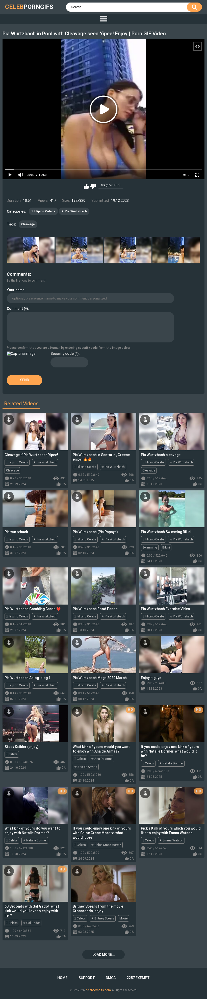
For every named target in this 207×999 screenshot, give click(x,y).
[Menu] (103, 19)
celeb (29, 6)
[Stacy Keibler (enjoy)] (35, 723)
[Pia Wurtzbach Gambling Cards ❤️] (35, 585)
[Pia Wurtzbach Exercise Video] (171, 585)
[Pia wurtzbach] (35, 508)
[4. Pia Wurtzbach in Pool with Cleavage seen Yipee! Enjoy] (176, 250)
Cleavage (28, 224)
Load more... (103, 955)
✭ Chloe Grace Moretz (106, 845)
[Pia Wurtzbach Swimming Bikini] (171, 508)
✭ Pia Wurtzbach (74, 211)
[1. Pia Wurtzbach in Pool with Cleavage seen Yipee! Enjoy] (31, 250)
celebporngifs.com (98, 990)
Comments (18, 274)
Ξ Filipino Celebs (43, 211)
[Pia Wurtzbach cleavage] (171, 431)
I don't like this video (93, 186)
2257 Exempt (138, 978)
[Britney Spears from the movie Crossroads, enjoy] (103, 883)
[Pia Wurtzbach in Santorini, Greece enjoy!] (103, 431)
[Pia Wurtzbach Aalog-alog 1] (35, 654)
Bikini (166, 547)
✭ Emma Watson (171, 840)
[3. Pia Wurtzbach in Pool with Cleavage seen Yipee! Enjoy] (128, 250)
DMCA (111, 978)
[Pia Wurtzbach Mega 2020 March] (103, 654)
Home (62, 978)
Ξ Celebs (12, 754)
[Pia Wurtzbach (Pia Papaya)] (103, 508)
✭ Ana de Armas (85, 767)
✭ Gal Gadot (31, 923)
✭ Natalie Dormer (171, 763)
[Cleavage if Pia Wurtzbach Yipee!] (35, 431)
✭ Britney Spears (102, 918)
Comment (15, 309)
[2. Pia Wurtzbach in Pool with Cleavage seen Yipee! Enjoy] (79, 250)
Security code (62, 354)
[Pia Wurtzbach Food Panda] (103, 585)
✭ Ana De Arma (102, 759)
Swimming (149, 547)
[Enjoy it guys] (171, 654)
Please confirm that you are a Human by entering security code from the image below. (69, 347)
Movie (123, 918)
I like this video (86, 186)
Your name (15, 290)
